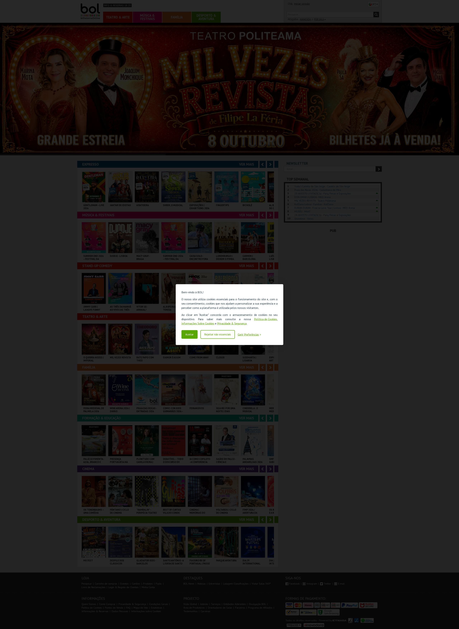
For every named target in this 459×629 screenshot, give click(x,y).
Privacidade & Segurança (232, 323)
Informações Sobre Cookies (197, 323)
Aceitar (189, 334)
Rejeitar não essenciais (217, 334)
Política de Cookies (265, 319)
